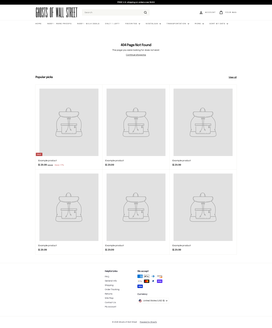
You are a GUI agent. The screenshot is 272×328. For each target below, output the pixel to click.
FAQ (107, 277)
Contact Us (110, 302)
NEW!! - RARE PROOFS (59, 24)
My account (110, 307)
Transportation (177, 24)
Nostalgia (152, 24)
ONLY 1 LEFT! (112, 24)
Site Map (109, 298)
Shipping (109, 285)
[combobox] (115, 12)
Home (38, 24)
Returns (108, 294)
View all (233, 77)
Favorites (131, 24)
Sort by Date (218, 24)
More (198, 24)
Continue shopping (136, 55)
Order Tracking (112, 289)
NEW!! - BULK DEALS (88, 24)
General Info (111, 281)
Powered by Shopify (148, 322)
